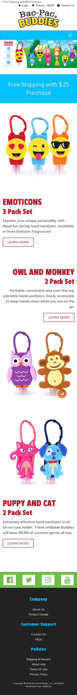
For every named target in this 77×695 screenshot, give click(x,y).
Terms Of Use (38, 669)
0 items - (44, 5)
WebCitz (47, 686)
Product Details (38, 614)
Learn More (18, 242)
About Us (38, 609)
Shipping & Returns (38, 659)
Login (25, 5)
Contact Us (67, 5)
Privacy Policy (39, 674)
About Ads (38, 664)
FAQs (38, 639)
